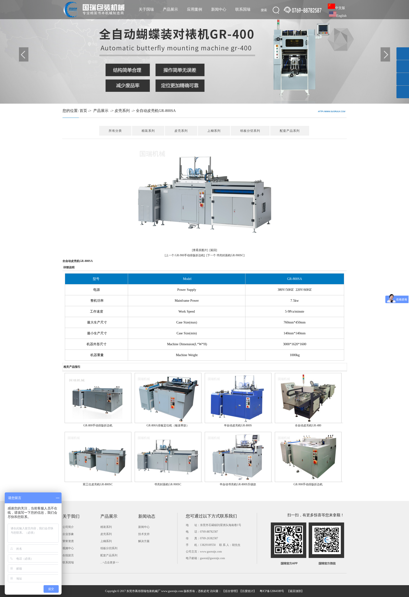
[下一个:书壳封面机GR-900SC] (225, 255)
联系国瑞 (242, 9)
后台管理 (230, 591)
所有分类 (115, 131)
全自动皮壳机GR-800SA (156, 111)
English (341, 16)
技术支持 (144, 534)
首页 (83, 111)
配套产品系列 (290, 131)
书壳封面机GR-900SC (167, 484)
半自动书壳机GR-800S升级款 (238, 484)
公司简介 (68, 527)
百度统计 (247, 591)
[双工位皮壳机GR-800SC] (98, 481)
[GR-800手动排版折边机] (98, 422)
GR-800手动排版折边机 (97, 425)
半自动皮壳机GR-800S (238, 425)
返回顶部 (295, 591)
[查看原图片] (200, 250)
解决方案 (144, 541)
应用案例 (194, 9)
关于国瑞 (146, 9)
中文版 (340, 8)
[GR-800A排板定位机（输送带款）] (168, 422)
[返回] (213, 250)
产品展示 (170, 9)
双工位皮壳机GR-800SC (98, 484)
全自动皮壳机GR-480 (308, 425)
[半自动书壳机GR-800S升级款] (238, 481)
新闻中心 (218, 9)
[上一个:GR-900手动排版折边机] (185, 255)
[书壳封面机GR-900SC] (168, 481)
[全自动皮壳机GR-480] (308, 422)
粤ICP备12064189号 (272, 591)
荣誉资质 (68, 541)
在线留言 (68, 555)
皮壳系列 (122, 111)
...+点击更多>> (109, 562)
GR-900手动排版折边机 (308, 484)
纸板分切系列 (250, 131)
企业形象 (68, 534)
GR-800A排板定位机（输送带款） (168, 425)
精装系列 (148, 131)
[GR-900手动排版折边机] (308, 481)
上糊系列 (214, 131)
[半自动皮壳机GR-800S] (238, 422)
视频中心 (68, 548)
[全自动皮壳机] (204, 52)
